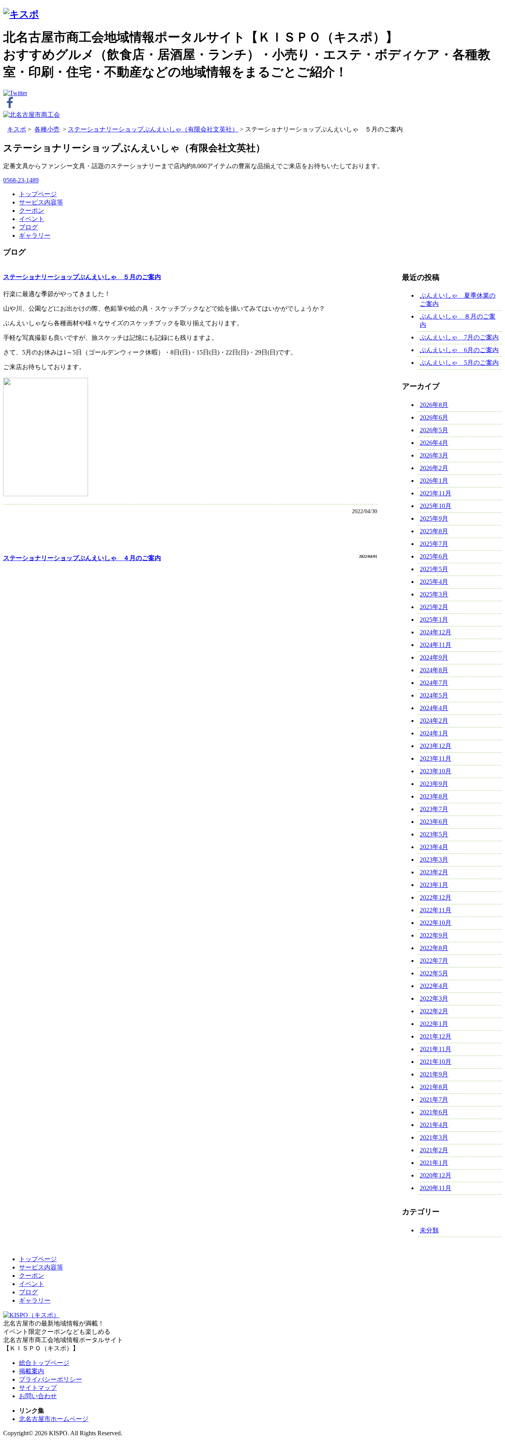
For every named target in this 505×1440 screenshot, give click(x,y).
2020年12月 (435, 1175)
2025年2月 (434, 607)
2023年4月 (434, 847)
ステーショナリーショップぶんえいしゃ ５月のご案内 (82, 277)
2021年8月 (434, 1087)
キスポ (16, 129)
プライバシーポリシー (50, 1379)
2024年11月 (435, 644)
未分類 (429, 1230)
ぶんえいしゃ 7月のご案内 (459, 337)
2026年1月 (434, 480)
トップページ (38, 194)
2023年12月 (435, 745)
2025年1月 (434, 619)
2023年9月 (434, 783)
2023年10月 (435, 771)
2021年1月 (434, 1162)
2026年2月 (434, 468)
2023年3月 (434, 859)
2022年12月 (435, 897)
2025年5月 (434, 569)
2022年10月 (435, 922)
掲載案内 (31, 1371)
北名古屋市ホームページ (53, 1419)
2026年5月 (434, 430)
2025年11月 (435, 493)
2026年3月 (434, 455)
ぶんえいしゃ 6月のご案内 (459, 350)
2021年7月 (434, 1099)
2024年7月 (434, 682)
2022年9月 (434, 935)
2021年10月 (435, 1061)
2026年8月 (434, 404)
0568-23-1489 (21, 180)
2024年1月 (434, 733)
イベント (31, 219)
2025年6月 (434, 556)
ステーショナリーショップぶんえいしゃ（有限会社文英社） (153, 129)
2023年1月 (434, 884)
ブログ (28, 227)
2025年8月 (434, 531)
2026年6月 (434, 417)
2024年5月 (434, 695)
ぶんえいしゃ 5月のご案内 (459, 362)
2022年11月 (435, 910)
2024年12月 (435, 632)
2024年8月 (434, 670)
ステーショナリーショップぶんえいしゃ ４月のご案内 (82, 558)
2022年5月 (434, 973)
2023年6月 (434, 821)
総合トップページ (44, 1362)
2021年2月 (434, 1150)
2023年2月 (434, 872)
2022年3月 (434, 998)
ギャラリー (34, 235)
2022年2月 (434, 1011)
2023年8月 (434, 796)
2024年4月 (434, 708)
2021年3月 (434, 1137)
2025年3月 (434, 594)
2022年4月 (434, 985)
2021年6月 (434, 1112)
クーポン (31, 210)
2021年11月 (435, 1049)
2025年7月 (434, 543)
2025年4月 (434, 581)
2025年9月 (434, 518)
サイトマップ (38, 1387)
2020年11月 (435, 1188)
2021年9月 (434, 1074)
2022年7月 (434, 960)
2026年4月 (434, 442)
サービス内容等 (41, 202)
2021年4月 (434, 1124)
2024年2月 (434, 720)
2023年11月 (435, 758)
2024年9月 (434, 657)
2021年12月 (435, 1036)
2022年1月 (434, 1023)
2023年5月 (434, 834)
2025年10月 (435, 505)
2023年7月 (434, 809)
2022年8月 (434, 948)
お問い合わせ (38, 1396)
